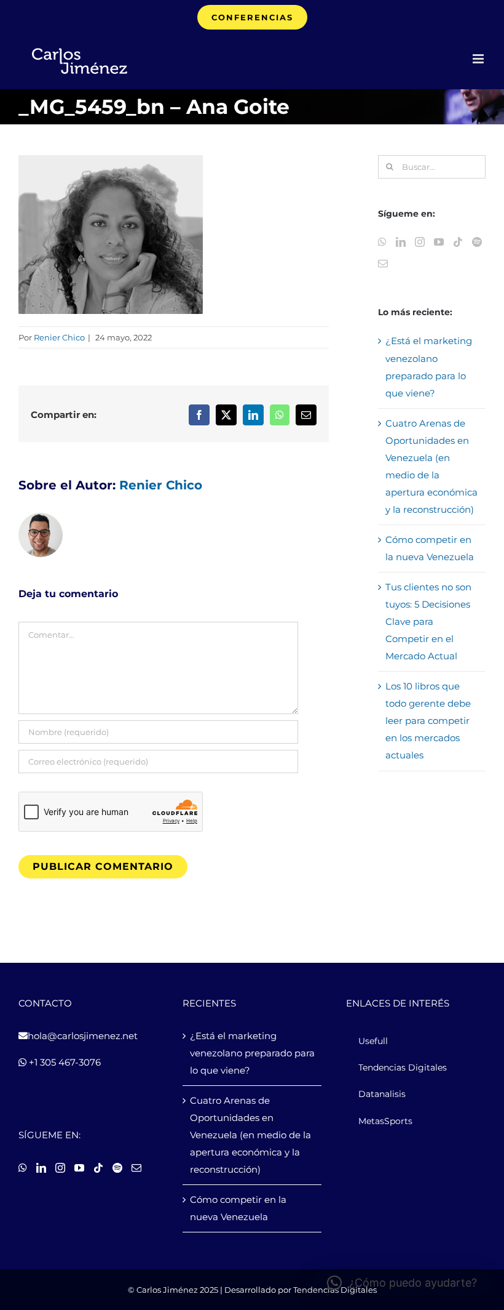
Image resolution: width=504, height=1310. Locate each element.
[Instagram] (420, 242)
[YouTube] (439, 242)
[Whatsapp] (382, 242)
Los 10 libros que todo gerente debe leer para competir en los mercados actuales (428, 720)
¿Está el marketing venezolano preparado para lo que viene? (252, 1053)
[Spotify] (477, 242)
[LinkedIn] (401, 242)
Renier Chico (59, 337)
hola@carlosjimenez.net (83, 1036)
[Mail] (383, 263)
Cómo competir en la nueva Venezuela (238, 1208)
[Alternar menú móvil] (479, 58)
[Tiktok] (458, 242)
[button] (402, 1283)
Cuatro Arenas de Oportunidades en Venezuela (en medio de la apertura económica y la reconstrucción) (250, 1135)
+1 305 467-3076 (63, 1062)
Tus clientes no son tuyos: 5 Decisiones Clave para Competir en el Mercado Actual (428, 621)
